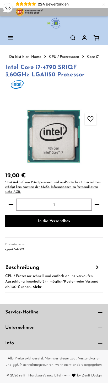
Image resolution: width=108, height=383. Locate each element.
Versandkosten (89, 358)
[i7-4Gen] (54, 136)
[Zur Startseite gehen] (54, 23)
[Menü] (10, 37)
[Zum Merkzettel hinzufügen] (90, 119)
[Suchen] (73, 37)
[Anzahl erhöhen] (97, 205)
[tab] (52, 276)
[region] (54, 136)
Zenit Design (92, 375)
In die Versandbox (54, 220)
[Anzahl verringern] (11, 205)
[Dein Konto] (84, 37)
